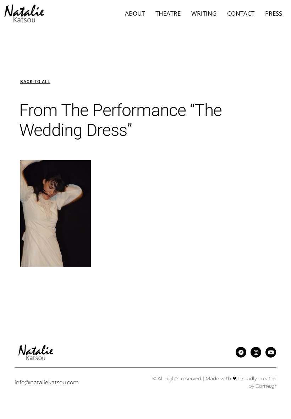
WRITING (203, 13)
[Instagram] (256, 352)
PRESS (273, 13)
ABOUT (135, 13)
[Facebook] (241, 352)
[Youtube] (270, 352)
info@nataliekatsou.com (47, 382)
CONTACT (240, 13)
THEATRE (168, 13)
